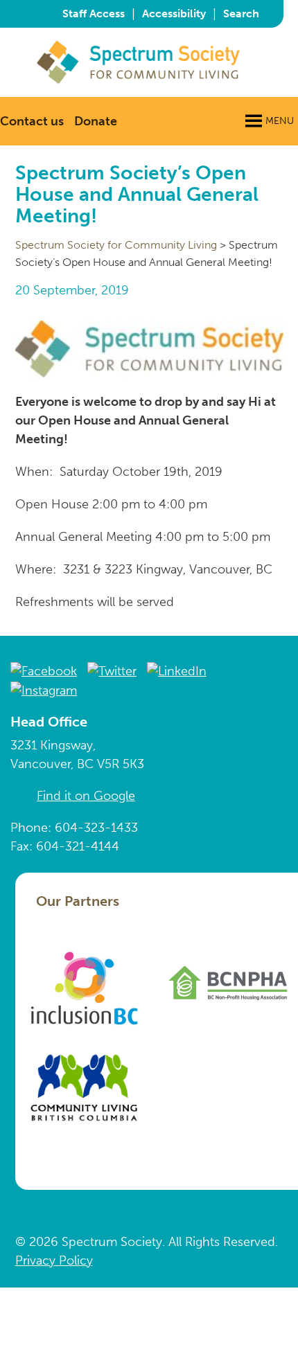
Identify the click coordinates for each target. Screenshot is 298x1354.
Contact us (32, 121)
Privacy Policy (54, 1260)
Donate (95, 121)
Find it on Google (86, 795)
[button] (279, 121)
